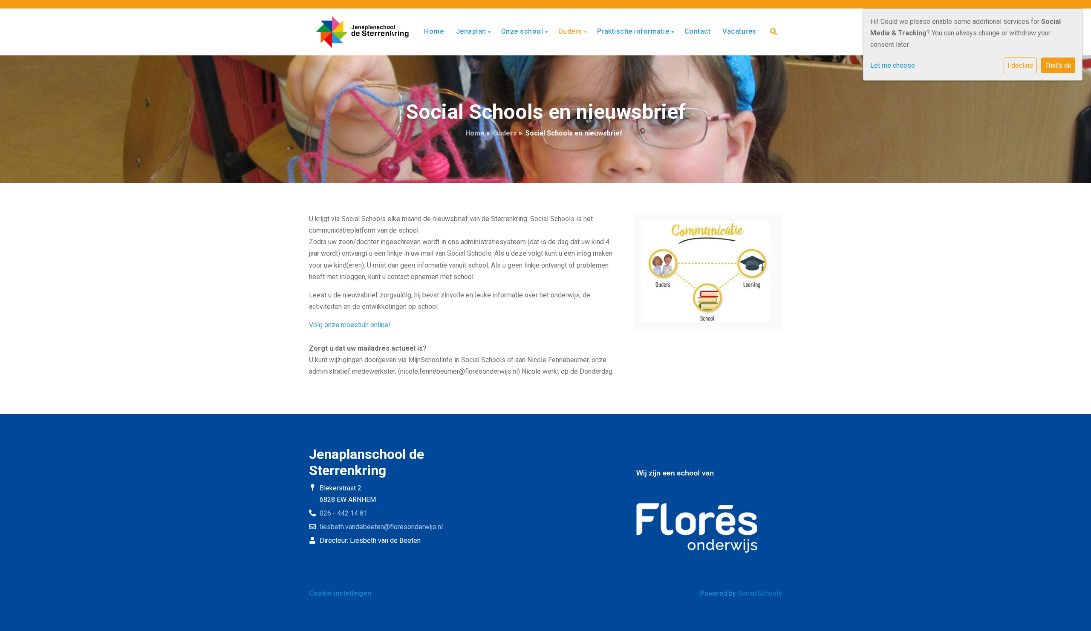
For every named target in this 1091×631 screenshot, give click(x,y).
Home (434, 31)
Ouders (571, 31)
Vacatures (739, 31)
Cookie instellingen (340, 593)
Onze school (523, 31)
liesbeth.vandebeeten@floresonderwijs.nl (381, 527)
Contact (697, 31)
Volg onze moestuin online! (349, 325)
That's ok (1058, 65)
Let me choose (892, 65)
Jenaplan (472, 31)
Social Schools (760, 593)
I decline (1020, 65)
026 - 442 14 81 (343, 513)
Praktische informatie (634, 31)
